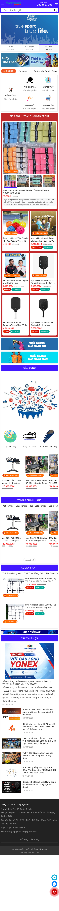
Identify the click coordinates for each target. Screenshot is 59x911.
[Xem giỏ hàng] (56, 4)
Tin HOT (9, 71)
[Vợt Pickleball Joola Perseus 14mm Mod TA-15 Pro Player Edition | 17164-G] (15, 308)
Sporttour (36, 852)
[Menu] (2, 4)
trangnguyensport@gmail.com (22, 831)
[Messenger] (54, 884)
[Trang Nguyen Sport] (13, 4)
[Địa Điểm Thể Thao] (29, 29)
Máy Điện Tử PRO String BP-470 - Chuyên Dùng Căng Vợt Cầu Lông (36, 481)
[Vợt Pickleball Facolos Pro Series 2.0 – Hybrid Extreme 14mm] (43, 308)
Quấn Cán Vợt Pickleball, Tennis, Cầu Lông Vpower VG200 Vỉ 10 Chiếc (26, 191)
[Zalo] (54, 877)
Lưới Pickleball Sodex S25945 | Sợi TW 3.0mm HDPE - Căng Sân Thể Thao (41, 579)
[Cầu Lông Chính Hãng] (29, 399)
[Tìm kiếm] (55, 10)
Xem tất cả (29, 560)
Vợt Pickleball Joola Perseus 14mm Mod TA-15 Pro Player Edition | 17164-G (15, 323)
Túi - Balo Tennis (38, 506)
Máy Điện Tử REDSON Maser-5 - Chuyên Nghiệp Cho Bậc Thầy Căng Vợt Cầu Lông (11, 481)
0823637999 (45, 3)
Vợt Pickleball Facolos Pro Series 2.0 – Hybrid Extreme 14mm (42, 323)
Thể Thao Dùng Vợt (11, 573)
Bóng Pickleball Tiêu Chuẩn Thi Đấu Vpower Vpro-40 (15, 239)
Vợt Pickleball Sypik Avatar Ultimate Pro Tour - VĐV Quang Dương (43, 239)
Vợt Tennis (7, 506)
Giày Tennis (21, 506)
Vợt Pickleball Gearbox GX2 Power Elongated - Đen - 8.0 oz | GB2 (43, 281)
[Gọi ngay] (54, 892)
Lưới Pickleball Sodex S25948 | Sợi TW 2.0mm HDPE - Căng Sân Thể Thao (41, 606)
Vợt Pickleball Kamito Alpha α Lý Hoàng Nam (15, 281)
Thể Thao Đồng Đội (33, 573)
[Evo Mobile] (29, 631)
